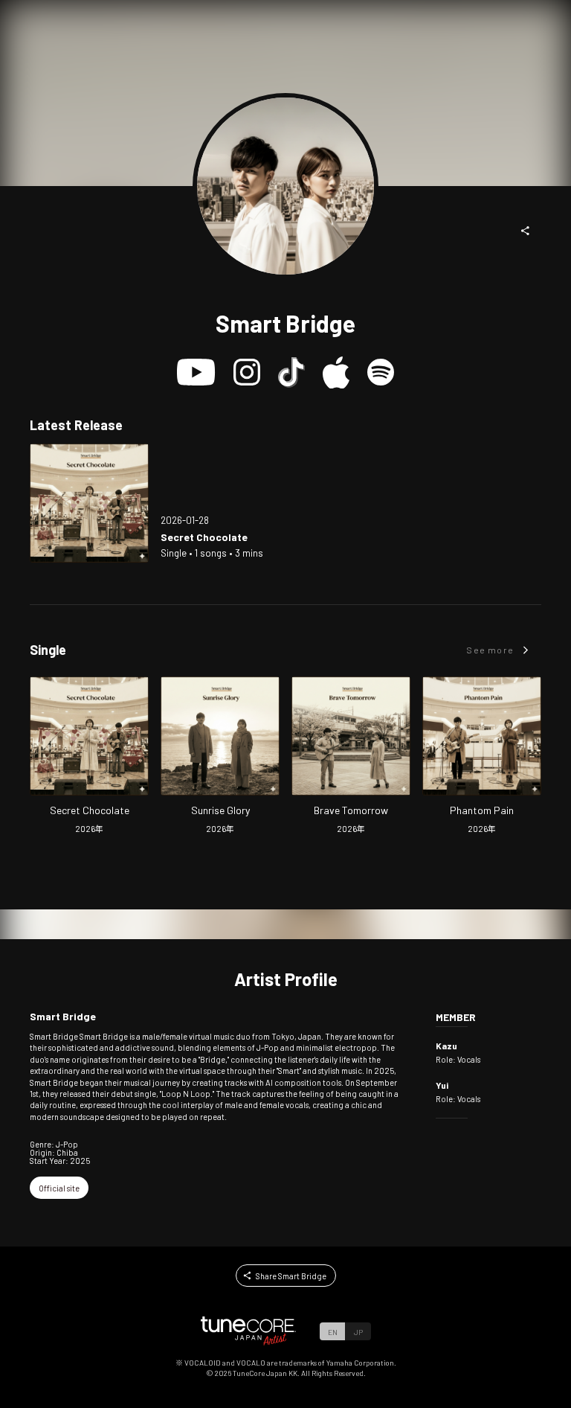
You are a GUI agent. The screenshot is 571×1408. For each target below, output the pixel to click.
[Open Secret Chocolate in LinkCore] (89, 503)
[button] (525, 231)
